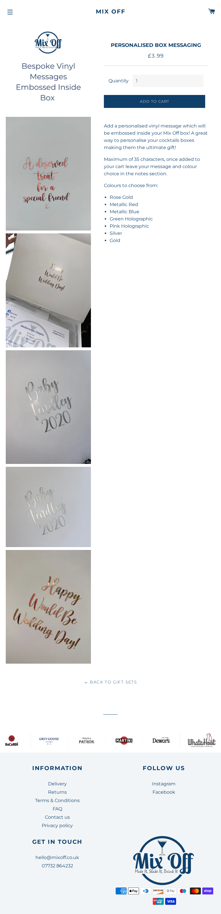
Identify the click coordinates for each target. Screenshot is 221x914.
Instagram (164, 784)
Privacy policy (57, 825)
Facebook (164, 792)
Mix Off (110, 11)
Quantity (118, 80)
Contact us (57, 817)
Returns (57, 792)
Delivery (57, 784)
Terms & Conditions (57, 800)
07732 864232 (57, 866)
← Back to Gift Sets (110, 682)
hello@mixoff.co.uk (57, 857)
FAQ (57, 809)
